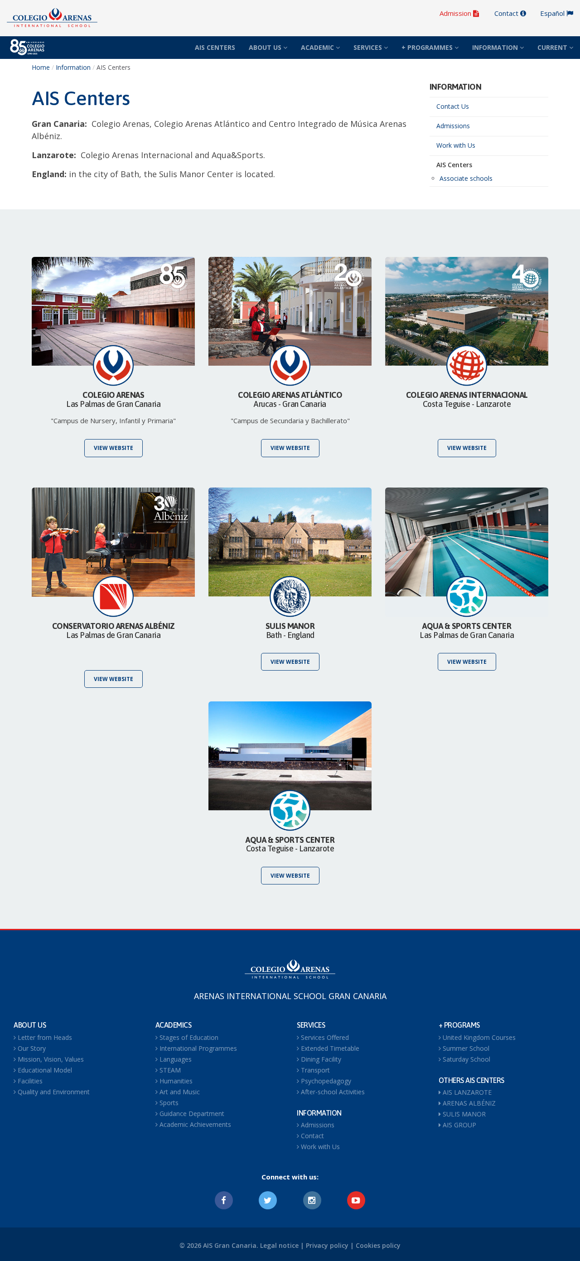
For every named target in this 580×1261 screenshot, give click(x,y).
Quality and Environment (53, 1091)
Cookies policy (378, 1245)
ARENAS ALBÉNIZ (468, 1103)
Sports (168, 1102)
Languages (175, 1059)
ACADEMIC (318, 47)
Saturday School (465, 1059)
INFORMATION (496, 47)
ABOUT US (266, 47)
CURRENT (553, 47)
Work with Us (455, 145)
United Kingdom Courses (478, 1037)
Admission (456, 13)
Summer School (465, 1048)
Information (73, 67)
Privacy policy (327, 1245)
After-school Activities (332, 1091)
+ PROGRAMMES (427, 47)
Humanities (175, 1081)
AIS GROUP (458, 1125)
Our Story (31, 1048)
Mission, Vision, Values (50, 1059)
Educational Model (44, 1070)
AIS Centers (454, 164)
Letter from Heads (44, 1037)
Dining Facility (320, 1059)
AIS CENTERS (215, 47)
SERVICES (368, 47)
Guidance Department (191, 1113)
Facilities (29, 1081)
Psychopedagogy (325, 1081)
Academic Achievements (194, 1124)
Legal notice (279, 1245)
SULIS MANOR (463, 1114)
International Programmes (197, 1048)
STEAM (169, 1070)
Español (553, 13)
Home (41, 67)
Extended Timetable (329, 1048)
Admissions (453, 125)
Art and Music (179, 1091)
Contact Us (452, 106)
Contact (507, 13)
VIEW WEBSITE (113, 448)
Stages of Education (188, 1037)
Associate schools (466, 178)
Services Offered (324, 1037)
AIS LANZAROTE (466, 1092)
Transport (314, 1070)
